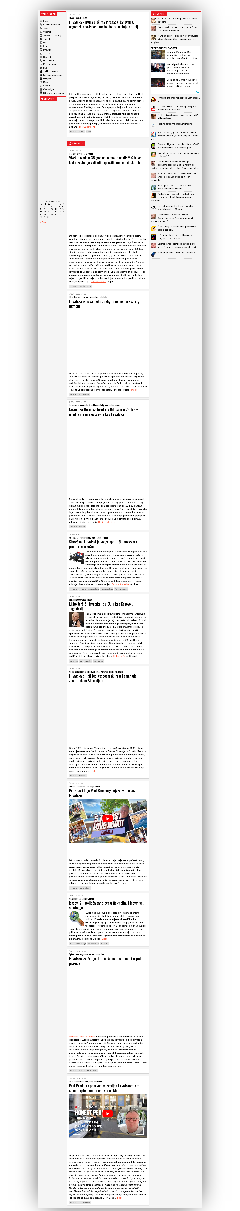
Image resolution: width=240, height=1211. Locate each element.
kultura (81, 132)
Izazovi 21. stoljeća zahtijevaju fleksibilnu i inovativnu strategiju (106, 905)
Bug (45, 68)
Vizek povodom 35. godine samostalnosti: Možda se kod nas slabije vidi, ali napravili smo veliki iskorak (105, 160)
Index (45, 46)
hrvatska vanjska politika (89, 589)
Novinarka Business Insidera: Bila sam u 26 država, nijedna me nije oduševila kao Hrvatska (104, 411)
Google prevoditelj (51, 24)
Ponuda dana (49, 64)
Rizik (45, 82)
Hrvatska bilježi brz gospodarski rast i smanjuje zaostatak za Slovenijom (102, 678)
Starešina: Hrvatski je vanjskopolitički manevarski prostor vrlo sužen (104, 544)
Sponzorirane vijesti (52, 75)
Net (45, 42)
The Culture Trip (87, 126)
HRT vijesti (48, 60)
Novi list (47, 57)
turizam (82, 527)
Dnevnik (47, 50)
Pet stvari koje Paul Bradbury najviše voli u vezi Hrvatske (102, 793)
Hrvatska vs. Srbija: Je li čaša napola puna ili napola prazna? (105, 960)
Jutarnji (46, 28)
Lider (94, 771)
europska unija (80, 944)
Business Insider (106, 522)
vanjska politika (107, 589)
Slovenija (82, 776)
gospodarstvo (93, 944)
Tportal (46, 39)
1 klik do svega (50, 71)
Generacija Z (75, 394)
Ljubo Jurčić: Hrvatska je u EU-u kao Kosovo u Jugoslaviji (101, 606)
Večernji (47, 32)
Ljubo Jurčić (119, 656)
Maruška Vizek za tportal (82, 1036)
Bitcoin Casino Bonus (53, 93)
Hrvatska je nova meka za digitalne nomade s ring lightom (104, 303)
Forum (46, 21)
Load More (176, 263)
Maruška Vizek (98, 281)
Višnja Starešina (120, 584)
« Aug (43, 222)
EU (81, 661)
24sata (46, 53)
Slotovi (46, 86)
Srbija (95, 1071)
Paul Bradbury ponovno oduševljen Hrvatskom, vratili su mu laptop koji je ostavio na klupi (106, 1088)
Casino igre (48, 89)
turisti (88, 132)
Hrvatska (73, 132)
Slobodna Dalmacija (52, 35)
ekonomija (74, 661)
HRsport (47, 78)
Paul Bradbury (84, 888)
